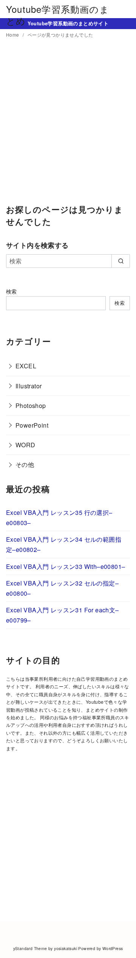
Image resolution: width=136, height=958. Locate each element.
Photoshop (30, 405)
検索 (11, 291)
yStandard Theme (30, 948)
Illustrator (28, 386)
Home (13, 34)
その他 (24, 464)
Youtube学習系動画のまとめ (57, 14)
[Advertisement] (68, 127)
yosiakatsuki (65, 948)
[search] (120, 261)
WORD (25, 444)
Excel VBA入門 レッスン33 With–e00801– (65, 566)
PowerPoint (31, 425)
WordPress (112, 948)
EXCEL (25, 366)
